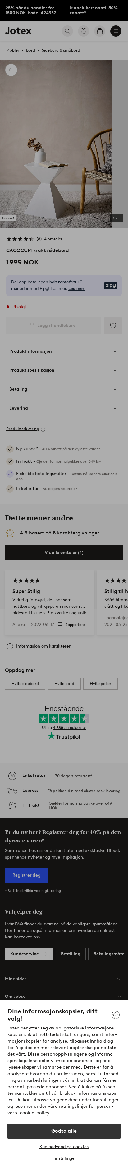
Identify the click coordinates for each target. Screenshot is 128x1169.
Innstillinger (64, 1158)
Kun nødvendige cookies (64, 1146)
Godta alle (64, 1131)
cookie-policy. (35, 1113)
